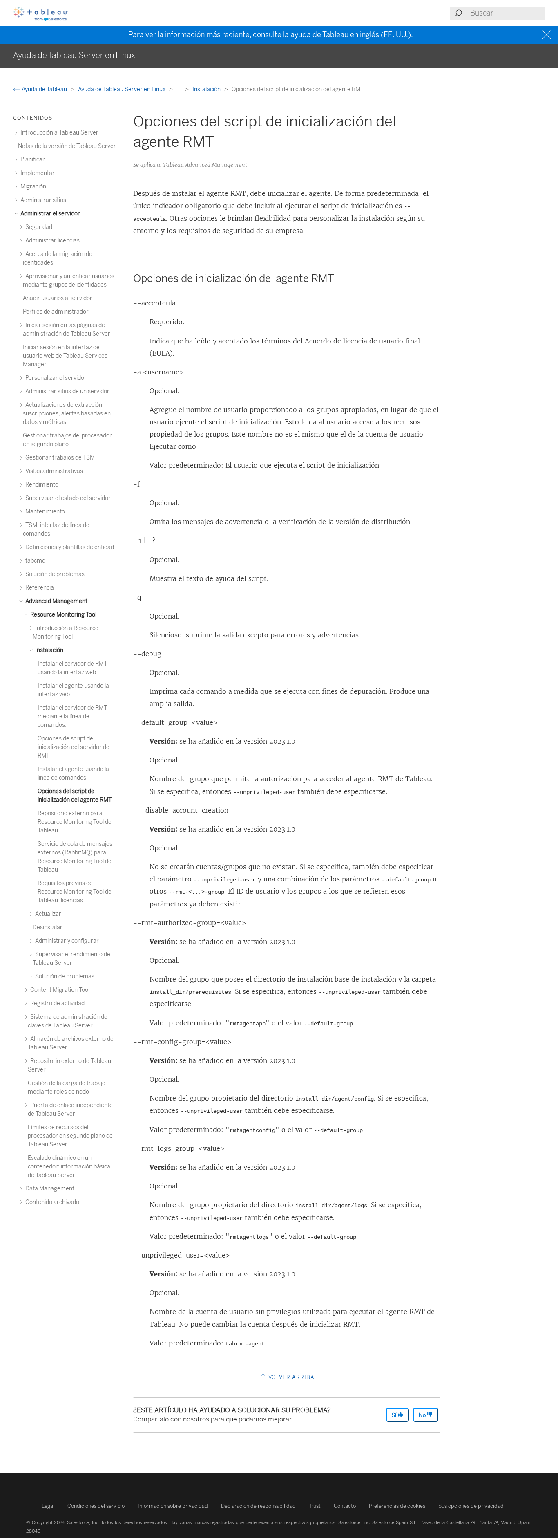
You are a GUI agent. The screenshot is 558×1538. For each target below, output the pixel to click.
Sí (394, 1415)
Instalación (207, 89)
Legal (48, 1506)
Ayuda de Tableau (44, 89)
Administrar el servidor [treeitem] (49, 213)
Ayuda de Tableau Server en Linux (122, 89)
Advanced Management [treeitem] (55, 601)
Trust (315, 1506)
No (423, 1415)
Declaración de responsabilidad (258, 1506)
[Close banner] (547, 35)
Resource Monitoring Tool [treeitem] (62, 614)
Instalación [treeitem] (48, 650)
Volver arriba (291, 1377)
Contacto (345, 1506)
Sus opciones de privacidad (471, 1506)
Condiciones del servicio (96, 1506)
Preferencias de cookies (397, 1506)
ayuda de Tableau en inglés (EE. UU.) (350, 34)
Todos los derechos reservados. (134, 1522)
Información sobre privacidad (173, 1506)
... (179, 89)
